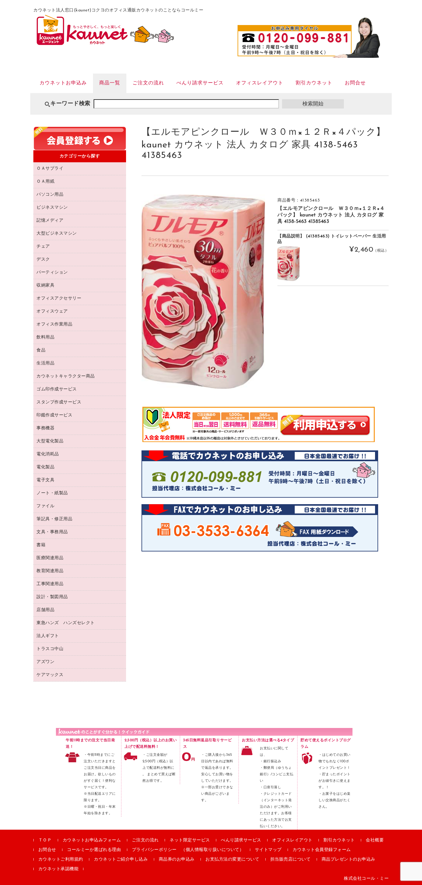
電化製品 (45, 467)
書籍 (40, 545)
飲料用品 (45, 337)
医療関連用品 (49, 558)
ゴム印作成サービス (56, 389)
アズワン (45, 662)
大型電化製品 (49, 441)
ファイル (45, 506)
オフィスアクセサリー (58, 298)
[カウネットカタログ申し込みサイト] (105, 42)
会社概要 (375, 840)
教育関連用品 (49, 571)
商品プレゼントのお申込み (348, 859)
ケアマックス (49, 675)
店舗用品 (45, 610)
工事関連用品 (49, 584)
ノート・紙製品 (52, 493)
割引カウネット (314, 83)
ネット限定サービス (190, 840)
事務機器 (45, 428)
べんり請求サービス (200, 83)
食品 (40, 350)
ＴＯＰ (45, 840)
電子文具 (45, 480)
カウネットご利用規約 (60, 859)
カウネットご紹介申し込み (121, 859)
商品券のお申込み (177, 859)
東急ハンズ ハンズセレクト (65, 623)
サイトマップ (268, 850)
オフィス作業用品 (54, 324)
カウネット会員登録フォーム (322, 850)
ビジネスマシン (52, 207)
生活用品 (45, 363)
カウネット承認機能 (58, 869)
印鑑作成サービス (54, 415)
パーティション (52, 272)
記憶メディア (49, 220)
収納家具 (45, 285)
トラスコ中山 (49, 649)
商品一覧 (109, 83)
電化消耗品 (47, 454)
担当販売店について (290, 859)
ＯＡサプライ (49, 168)
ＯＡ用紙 (45, 181)
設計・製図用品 (52, 597)
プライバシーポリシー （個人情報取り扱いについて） (188, 850)
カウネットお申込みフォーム (92, 840)
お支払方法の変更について (232, 859)
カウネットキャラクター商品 (65, 376)
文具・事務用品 (52, 532)
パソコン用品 (49, 194)
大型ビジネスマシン (56, 233)
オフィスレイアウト (259, 83)
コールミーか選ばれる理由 (94, 850)
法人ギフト (47, 636)
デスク (43, 259)
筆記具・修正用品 (54, 519)
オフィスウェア (52, 311)
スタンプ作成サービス (58, 402)
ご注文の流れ (148, 83)
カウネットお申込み (63, 83)
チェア (43, 246)
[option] (203, 291)
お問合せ (355, 83)
